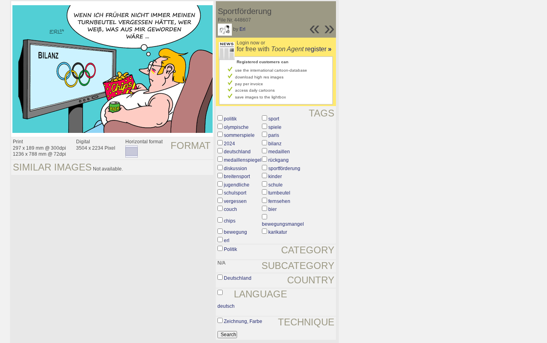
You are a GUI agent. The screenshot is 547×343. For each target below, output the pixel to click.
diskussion (235, 168)
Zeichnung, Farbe (243, 321)
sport (273, 119)
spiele (275, 127)
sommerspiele (239, 135)
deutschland (237, 151)
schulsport (235, 193)
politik (230, 119)
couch (230, 209)
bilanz (275, 143)
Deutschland (237, 278)
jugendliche (236, 185)
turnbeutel (279, 193)
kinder (275, 176)
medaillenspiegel (242, 160)
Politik (230, 249)
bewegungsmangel (283, 224)
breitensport (237, 176)
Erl (242, 29)
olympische (236, 127)
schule (275, 185)
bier (272, 209)
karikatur (277, 232)
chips (229, 221)
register (318, 49)
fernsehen (279, 201)
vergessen (235, 201)
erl (226, 240)
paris (273, 135)
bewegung (235, 232)
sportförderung (284, 168)
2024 (229, 143)
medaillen (279, 151)
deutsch (226, 306)
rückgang (278, 160)
